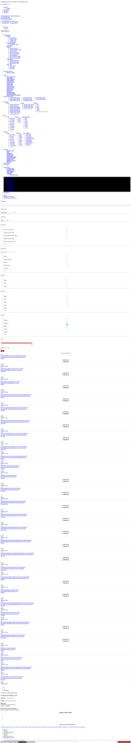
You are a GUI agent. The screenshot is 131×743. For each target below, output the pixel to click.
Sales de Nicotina (26, 116)
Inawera (8, 47)
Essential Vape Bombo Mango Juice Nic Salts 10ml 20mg (14, 578)
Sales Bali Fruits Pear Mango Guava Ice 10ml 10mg (13, 448)
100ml (20, 137)
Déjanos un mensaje (126, 742)
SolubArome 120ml (14, 61)
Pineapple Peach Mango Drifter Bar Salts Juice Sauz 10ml (15, 422)
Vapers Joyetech (10, 87)
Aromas (5, 131)
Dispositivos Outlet (11, 185)
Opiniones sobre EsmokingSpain (67, 724)
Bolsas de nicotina (8, 71)
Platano (13, 143)
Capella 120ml (13, 39)
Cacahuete (13, 145)
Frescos (5, 329)
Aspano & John (7, 259)
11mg (26, 122)
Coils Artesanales (10, 171)
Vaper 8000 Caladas (40, 97)
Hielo (12, 124)
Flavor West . (10, 45)
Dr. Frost (6, 268)
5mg (26, 118)
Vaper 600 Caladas (27, 97)
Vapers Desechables (8, 96)
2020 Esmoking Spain (6, 726)
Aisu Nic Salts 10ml (8, 229)
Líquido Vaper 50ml (28, 107)
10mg (26, 121)
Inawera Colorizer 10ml (15, 49)
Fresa (12, 136)
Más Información (31, 742)
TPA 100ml (12, 65)
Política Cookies (24, 726)
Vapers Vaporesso (11, 86)
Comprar (6, 28)
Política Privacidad (32, 726)
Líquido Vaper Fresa (14, 104)
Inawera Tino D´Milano (15, 56)
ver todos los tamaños (27, 108)
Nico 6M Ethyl (10, 154)
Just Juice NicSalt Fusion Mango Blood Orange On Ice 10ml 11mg (17, 604)
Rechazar (24, 742)
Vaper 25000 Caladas (15, 100)
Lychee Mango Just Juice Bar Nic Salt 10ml (11, 678)
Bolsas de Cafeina (11, 72)
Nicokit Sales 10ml (11, 158)
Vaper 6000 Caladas (28, 100)
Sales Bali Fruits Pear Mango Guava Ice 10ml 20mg (13, 528)
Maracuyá (6, 323)
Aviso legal (18, 726)
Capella (8, 36)
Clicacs (13, 726)
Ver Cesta (6, 27)
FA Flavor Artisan (11, 43)
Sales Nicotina (15, 740)
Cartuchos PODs (10, 169)
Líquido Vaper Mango (15, 107)
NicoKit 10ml (10, 155)
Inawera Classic (13, 48)
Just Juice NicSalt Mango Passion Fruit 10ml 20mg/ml (14, 435)
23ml (19, 121)
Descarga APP (55, 726)
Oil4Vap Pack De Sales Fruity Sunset (10, 613)
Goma (12, 129)
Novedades (6, 192)
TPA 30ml (12, 68)
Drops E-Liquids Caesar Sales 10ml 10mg (11, 659)
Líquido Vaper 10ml (28, 106)
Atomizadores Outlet (11, 181)
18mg (38, 110)
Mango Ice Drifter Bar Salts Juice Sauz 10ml (11, 370)
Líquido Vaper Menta (15, 110)
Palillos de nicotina (11, 160)
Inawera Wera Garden (15, 57)
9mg (26, 119)
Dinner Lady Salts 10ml (9, 241)
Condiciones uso (65, 726)
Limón (12, 121)
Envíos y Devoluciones (75, 726)
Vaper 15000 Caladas (15, 97)
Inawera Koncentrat (14, 53)
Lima (12, 139)
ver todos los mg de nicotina (42, 111)
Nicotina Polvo (10, 159)
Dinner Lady (7, 265)
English (8, 8)
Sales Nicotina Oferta (11, 189)
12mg (38, 108)
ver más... (11, 130)
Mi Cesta (6, 12)
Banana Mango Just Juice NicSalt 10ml (10, 489)
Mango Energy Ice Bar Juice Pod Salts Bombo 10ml (13, 457)
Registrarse (6, 9)
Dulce (12, 137)
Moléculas (28, 144)
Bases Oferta (9, 183)
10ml (19, 118)
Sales (5, 115)
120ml (20, 140)
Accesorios (6, 164)
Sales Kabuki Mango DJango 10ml (9, 591)
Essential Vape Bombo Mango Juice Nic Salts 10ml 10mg (14, 623)
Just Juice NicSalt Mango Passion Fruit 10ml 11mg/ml (14, 409)
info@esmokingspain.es (10, 700)
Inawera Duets (13, 51)
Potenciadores (29, 142)
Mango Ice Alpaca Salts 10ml (8, 649)
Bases (8, 152)
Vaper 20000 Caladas (15, 99)
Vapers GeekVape (11, 79)
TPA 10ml (12, 67)
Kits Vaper (9, 91)
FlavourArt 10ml (30, 138)
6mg (38, 107)
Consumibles (7, 167)
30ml (20, 135)
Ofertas (5, 177)
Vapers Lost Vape (11, 81)
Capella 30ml (13, 42)
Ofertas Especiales (11, 187)
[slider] (1, 343)
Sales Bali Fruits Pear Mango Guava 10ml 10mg (12, 636)
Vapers (5, 75)
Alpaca (5, 256)
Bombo (5, 262)
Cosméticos (9, 153)
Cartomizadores (10, 168)
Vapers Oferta (10, 191)
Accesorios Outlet (11, 179)
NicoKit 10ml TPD (8, 740)
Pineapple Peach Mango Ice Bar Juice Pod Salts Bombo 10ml (15, 396)
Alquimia (6, 149)
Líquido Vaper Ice (14, 106)
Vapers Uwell (10, 85)
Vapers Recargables (11, 93)
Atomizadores (7, 163)
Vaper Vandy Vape (11, 76)
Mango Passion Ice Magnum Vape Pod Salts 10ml (13, 502)
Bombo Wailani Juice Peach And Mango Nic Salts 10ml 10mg (16, 541)
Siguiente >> (7, 690)
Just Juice (3, 410)
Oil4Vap (3, 468)
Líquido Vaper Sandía (15, 111)
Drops (2, 660)
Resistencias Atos (14, 174)
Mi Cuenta (6, 11)
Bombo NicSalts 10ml (9, 238)
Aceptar (20, 742)
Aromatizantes (7, 35)
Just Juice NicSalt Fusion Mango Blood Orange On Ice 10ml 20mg (17, 554)
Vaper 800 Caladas (27, 99)
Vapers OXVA (10, 82)
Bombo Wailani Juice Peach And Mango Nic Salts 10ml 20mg (16, 668)
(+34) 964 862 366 (5, 17)
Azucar (13, 123)
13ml (19, 119)
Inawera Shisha (13, 55)
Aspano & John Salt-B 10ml (10, 235)
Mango (13, 127)
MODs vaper (10, 90)
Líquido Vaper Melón (15, 108)
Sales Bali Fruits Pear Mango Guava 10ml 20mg (12, 568)
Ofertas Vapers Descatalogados (14, 95)
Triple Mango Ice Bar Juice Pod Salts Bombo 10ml (13, 357)
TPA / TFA (9, 64)
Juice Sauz (3, 371)
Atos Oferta (9, 182)
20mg (26, 126)
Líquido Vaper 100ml (28, 104)
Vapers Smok (10, 84)
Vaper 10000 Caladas (41, 99)
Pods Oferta (9, 188)
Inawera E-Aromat (14, 52)
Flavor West (29, 140)
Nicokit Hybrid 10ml (11, 156)
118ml (20, 144)
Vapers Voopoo (10, 89)
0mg (38, 104)
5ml (20, 142)
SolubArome (9, 59)
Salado (12, 126)
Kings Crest (3, 449)
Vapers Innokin (10, 80)
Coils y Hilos (9, 172)
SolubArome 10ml (14, 60)
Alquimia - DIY (10, 150)
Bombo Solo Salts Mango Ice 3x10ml (10, 383)
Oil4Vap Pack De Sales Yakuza (8, 476)
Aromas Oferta (10, 180)
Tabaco (13, 120)
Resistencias (9, 173)
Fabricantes (82, 726)
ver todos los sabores (14, 114)
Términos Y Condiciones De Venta (44, 726)
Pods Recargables (11, 92)
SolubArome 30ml (14, 63)
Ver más (5, 243)
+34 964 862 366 (10, 698)
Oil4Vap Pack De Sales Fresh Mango (10, 467)
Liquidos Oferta (10, 186)
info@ (6, 18)
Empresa (60, 726)
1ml (20, 138)
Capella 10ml (13, 37)
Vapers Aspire (10, 78)
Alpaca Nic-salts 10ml (9, 232)
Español (6, 7)
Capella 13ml (13, 40)
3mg (38, 106)
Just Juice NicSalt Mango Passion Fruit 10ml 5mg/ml (13, 515)
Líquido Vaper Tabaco (15, 112)
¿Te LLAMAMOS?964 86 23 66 (5, 22)
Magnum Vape (4, 504)
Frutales (13, 118)
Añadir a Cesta (4, 366)
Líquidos (6, 101)
